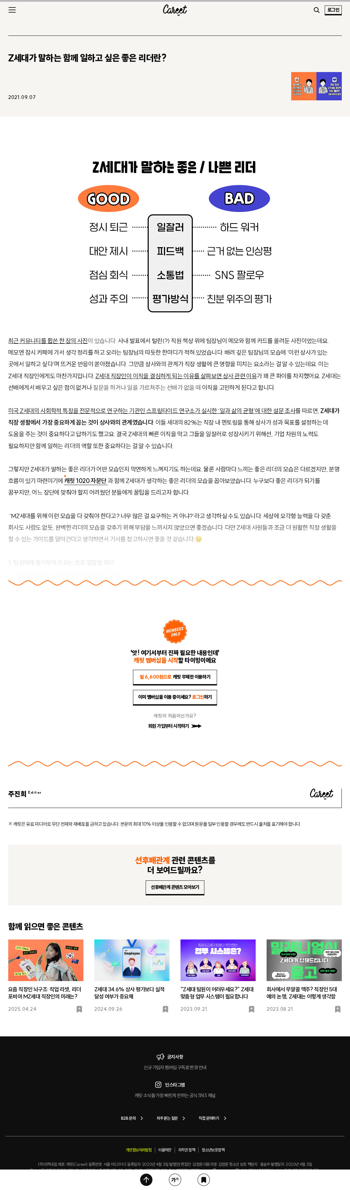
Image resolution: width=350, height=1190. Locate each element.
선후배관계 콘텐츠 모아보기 (175, 887)
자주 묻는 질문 (167, 1118)
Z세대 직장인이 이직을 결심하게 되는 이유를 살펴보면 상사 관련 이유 (176, 376)
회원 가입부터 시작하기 (168, 726)
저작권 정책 (186, 1149)
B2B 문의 (128, 1118)
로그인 (333, 10)
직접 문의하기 (209, 1118)
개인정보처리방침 (138, 1149)
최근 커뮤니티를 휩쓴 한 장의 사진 (48, 341)
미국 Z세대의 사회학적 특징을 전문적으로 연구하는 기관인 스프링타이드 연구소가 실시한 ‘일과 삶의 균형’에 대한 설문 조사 (151, 411)
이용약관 (164, 1149)
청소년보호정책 (213, 1149)
